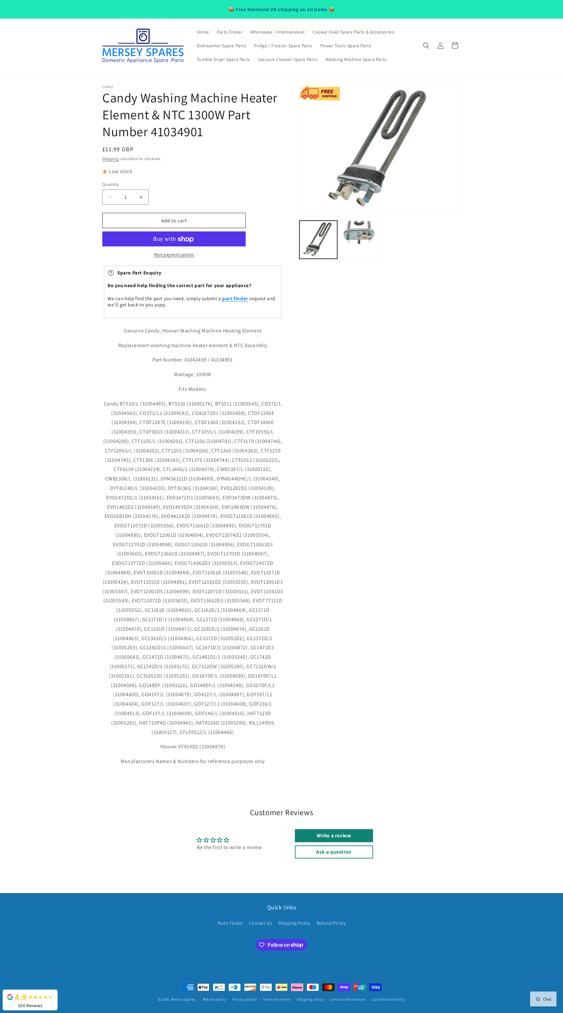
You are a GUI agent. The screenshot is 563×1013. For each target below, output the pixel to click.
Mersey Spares (183, 999)
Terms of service (276, 999)
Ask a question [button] (333, 851)
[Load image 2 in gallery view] (359, 239)
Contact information (347, 999)
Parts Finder (230, 923)
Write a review (334, 835)
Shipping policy (310, 999)
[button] (426, 45)
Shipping (110, 158)
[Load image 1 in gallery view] (318, 239)
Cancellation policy (388, 999)
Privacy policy (244, 999)
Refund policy (214, 999)
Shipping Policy (294, 923)
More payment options (174, 254)
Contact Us (260, 923)
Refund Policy (331, 923)
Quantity (110, 184)
